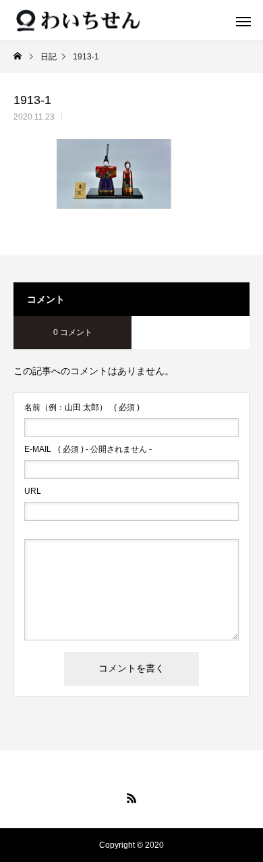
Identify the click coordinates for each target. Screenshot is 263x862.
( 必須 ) (82, 407)
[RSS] (131, 798)
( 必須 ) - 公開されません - (88, 449)
